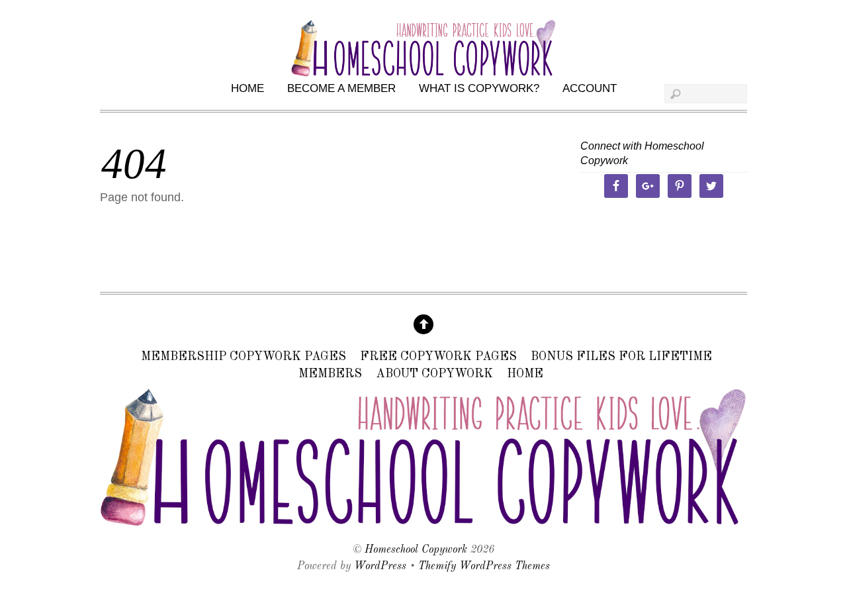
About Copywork (434, 374)
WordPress (380, 566)
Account (589, 88)
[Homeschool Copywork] (423, 521)
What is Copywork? (479, 88)
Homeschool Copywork (416, 550)
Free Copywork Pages (438, 357)
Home (247, 88)
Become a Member (341, 88)
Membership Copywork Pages (243, 357)
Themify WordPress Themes (484, 566)
